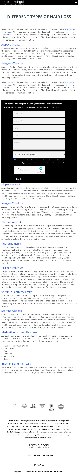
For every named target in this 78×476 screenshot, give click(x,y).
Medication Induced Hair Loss (19, 332)
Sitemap (37, 455)
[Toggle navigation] (76, 2)
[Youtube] (43, 465)
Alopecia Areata (10, 44)
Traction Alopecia (11, 222)
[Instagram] (38, 465)
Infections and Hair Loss (16, 363)
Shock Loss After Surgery (16, 292)
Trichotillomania (11, 243)
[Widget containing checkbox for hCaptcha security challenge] (29, 170)
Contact (28, 455)
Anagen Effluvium (12, 63)
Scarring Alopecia (11, 311)
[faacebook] (35, 465)
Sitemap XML (48, 455)
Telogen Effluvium (12, 268)
